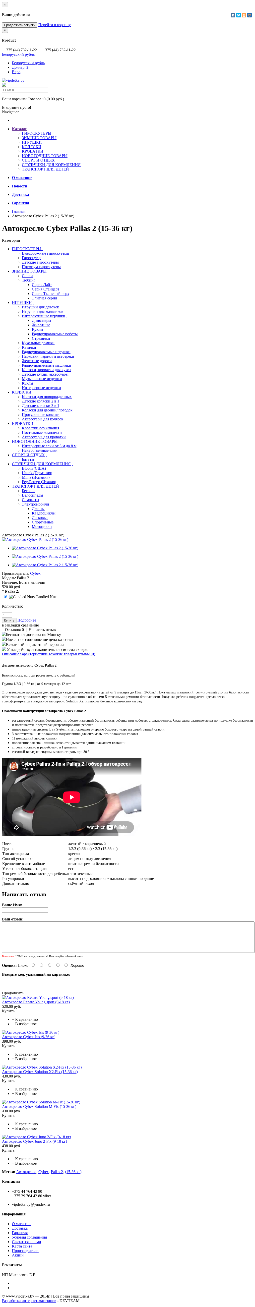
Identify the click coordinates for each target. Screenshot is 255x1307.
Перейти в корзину (54, 25)
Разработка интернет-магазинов (29, 1301)
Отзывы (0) (85, 654)
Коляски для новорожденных (47, 397)
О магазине (21, 1224)
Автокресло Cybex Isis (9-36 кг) (28, 1037)
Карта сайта (22, 1246)
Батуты (28, 459)
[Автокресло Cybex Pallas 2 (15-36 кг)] (35, 539)
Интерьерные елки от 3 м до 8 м (49, 446)
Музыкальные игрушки (42, 379)
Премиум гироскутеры (41, 267)
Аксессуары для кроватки (44, 437)
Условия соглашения (29, 1237)
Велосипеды (32, 495)
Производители (25, 1251)
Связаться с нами (26, 1242)
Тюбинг (28, 280)
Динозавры (41, 320)
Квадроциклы (44, 513)
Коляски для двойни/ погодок (47, 410)
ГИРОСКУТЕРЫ (36, 133)
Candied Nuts (46, 597)
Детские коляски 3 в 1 (40, 405)
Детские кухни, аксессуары (45, 374)
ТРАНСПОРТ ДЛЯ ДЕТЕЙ (45, 169)
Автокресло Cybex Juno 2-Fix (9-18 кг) (34, 1141)
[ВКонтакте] (233, 15)
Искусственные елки (40, 450)
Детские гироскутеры (40, 262)
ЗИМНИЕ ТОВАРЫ (39, 138)
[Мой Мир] (249, 15)
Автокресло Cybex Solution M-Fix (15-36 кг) (39, 1106)
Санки (27, 276)
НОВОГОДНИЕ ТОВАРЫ (44, 156)
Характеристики (33, 654)
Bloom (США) (34, 468)
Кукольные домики (38, 343)
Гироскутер (31, 258)
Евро (16, 72)
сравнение (30, 625)
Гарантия (20, 1233)
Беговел (28, 491)
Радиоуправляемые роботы (55, 334)
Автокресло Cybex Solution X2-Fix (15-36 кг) (40, 1072)
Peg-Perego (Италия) (39, 482)
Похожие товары (61, 654)
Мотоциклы (42, 526)
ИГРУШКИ (32, 142)
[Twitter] (238, 15)
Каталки (29, 347)
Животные (41, 325)
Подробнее (26, 620)
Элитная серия (44, 298)
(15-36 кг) (73, 1172)
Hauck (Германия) (37, 473)
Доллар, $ (20, 67)
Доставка (20, 1228)
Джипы (38, 509)
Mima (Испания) (36, 477)
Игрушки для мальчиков (42, 311)
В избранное (24, 1024)
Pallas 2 (57, 1172)
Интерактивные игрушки (43, 316)
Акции (18, 1255)
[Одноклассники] (244, 15)
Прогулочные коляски (41, 414)
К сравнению (25, 1019)
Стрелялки (41, 338)
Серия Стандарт (45, 289)
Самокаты (30, 500)
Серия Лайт (42, 285)
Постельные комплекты (42, 432)
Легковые (40, 517)
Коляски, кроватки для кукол (46, 370)
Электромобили (35, 504)
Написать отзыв (42, 629)
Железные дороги (37, 361)
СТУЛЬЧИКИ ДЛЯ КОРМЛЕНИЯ (51, 165)
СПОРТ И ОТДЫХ (38, 160)
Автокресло (26, 1172)
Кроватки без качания (40, 428)
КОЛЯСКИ (31, 147)
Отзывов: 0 (14, 629)
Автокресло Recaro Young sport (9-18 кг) (36, 1002)
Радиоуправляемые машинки (46, 365)
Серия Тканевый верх (50, 293)
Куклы (37, 329)
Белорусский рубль (18, 54)
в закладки (11, 625)
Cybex (35, 573)
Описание (10, 654)
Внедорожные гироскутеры (45, 253)
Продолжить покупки (19, 25)
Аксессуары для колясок (42, 419)
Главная (18, 211)
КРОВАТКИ (32, 151)
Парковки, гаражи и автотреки (48, 356)
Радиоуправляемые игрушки (46, 352)
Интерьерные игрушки (41, 388)
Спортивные (43, 522)
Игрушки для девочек (40, 307)
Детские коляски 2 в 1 (40, 401)
